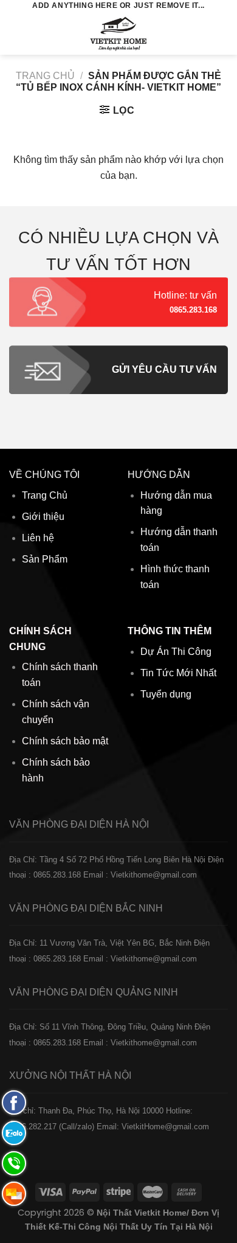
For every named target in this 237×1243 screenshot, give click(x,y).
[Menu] (16, 33)
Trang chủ (45, 76)
